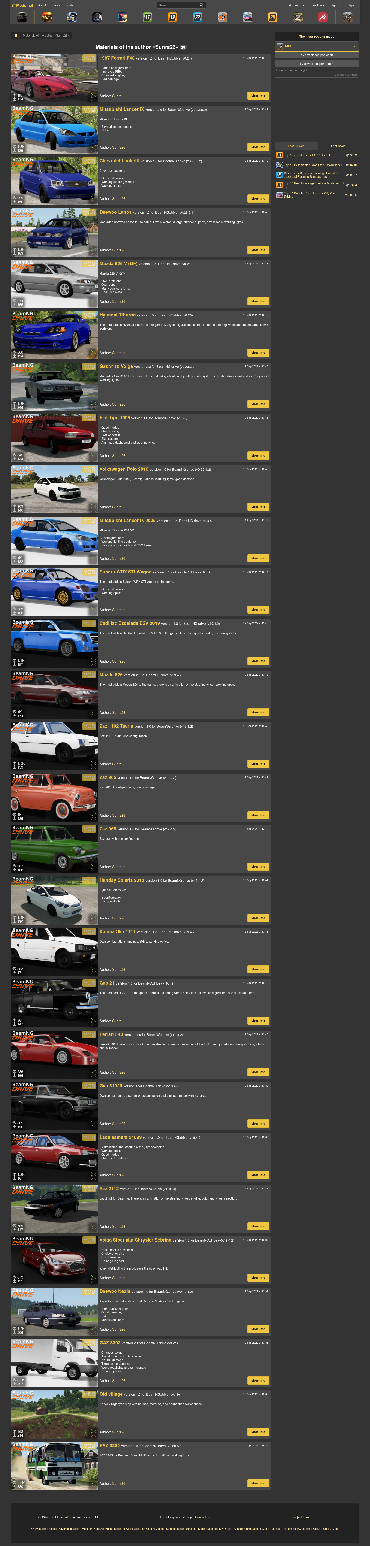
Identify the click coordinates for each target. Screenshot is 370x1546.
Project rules (300, 1517)
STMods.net (59, 1517)
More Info (258, 95)
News (56, 5)
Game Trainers (271, 1529)
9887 (320, 174)
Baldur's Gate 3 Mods (325, 1529)
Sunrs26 (118, 95)
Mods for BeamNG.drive (149, 1529)
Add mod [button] (295, 5)
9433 (320, 155)
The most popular (312, 36)
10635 (320, 194)
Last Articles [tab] (296, 146)
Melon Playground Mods (97, 1529)
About (42, 5)
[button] (317, 46)
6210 (320, 165)
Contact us (202, 1517)
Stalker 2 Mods (195, 1529)
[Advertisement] (317, 109)
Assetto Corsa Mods (246, 1529)
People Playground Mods (63, 1529)
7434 (320, 184)
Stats (69, 5)
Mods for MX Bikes (219, 1529)
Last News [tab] (338, 146)
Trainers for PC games (296, 1529)
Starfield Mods (175, 1529)
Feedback (317, 5)
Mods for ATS (122, 1529)
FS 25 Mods (38, 1529)
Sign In (352, 5)
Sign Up (336, 5)
